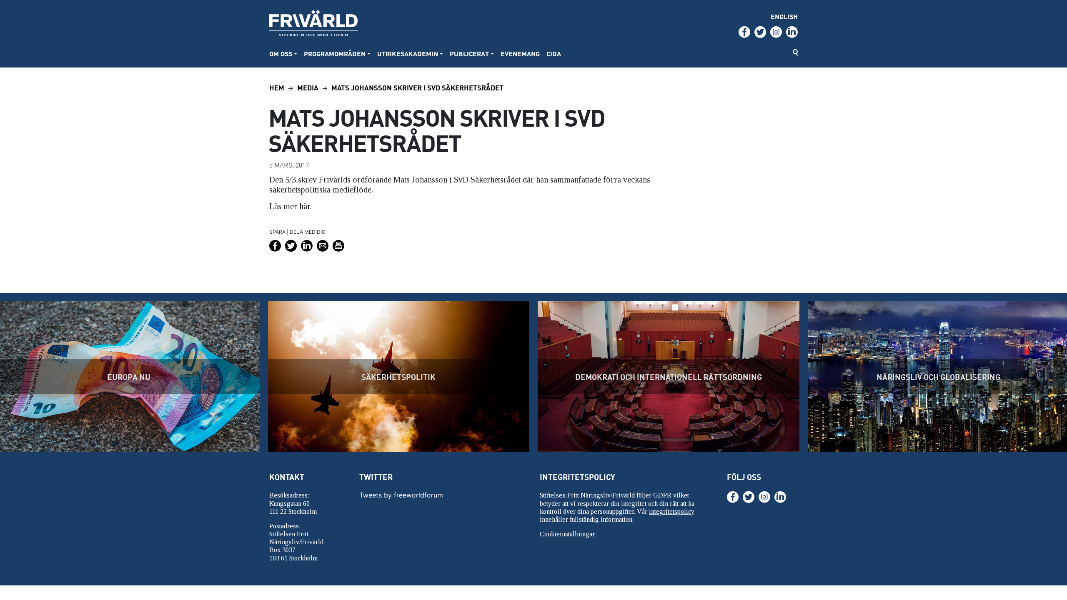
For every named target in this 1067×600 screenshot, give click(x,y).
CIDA (553, 54)
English (784, 16)
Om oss (280, 54)
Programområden (335, 54)
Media (307, 87)
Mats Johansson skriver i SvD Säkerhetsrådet (417, 87)
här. (305, 206)
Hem (276, 87)
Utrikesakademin (407, 54)
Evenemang (520, 54)
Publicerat (469, 54)
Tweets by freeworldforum (401, 495)
